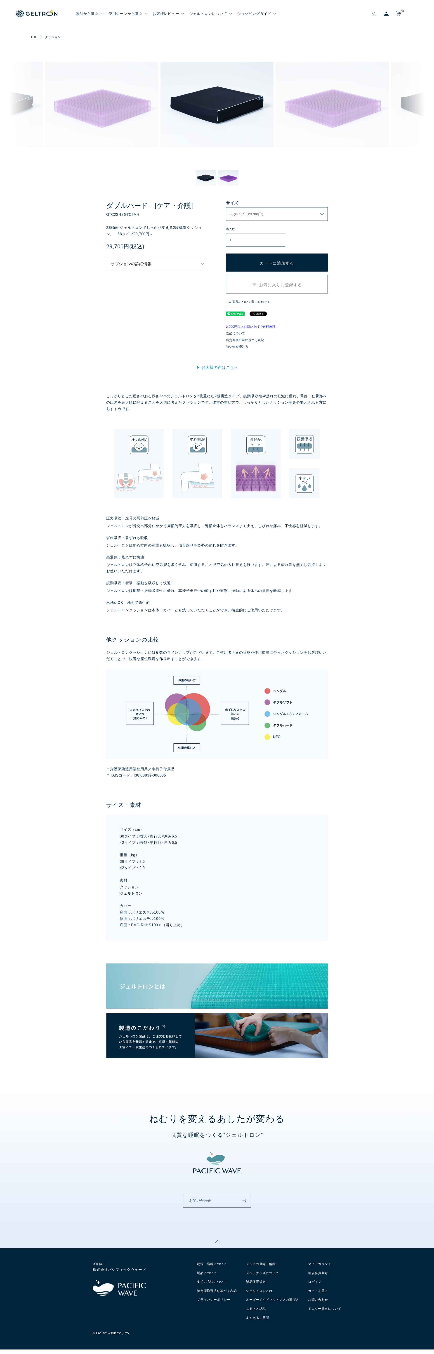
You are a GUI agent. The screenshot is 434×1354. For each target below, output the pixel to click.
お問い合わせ (200, 1201)
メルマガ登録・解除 (261, 1264)
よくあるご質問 (257, 1317)
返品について (235, 333)
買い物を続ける (237, 346)
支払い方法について (212, 1282)
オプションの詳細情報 (131, 263)
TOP (34, 37)
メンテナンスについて (262, 1273)
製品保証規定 (256, 1282)
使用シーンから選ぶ (125, 13)
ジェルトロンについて (208, 13)
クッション (53, 37)
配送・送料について (212, 1264)
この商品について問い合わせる (248, 302)
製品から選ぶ (87, 13)
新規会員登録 (318, 1273)
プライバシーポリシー (213, 1299)
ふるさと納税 (256, 1308)
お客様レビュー (166, 13)
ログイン (314, 1282)
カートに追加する (277, 263)
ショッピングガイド (254, 13)
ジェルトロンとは (259, 1291)
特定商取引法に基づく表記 (245, 340)
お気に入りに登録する (280, 284)
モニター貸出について (324, 1308)
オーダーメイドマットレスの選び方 (272, 1299)
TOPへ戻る (217, 1241)
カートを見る (318, 1291)
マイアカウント (319, 1264)
